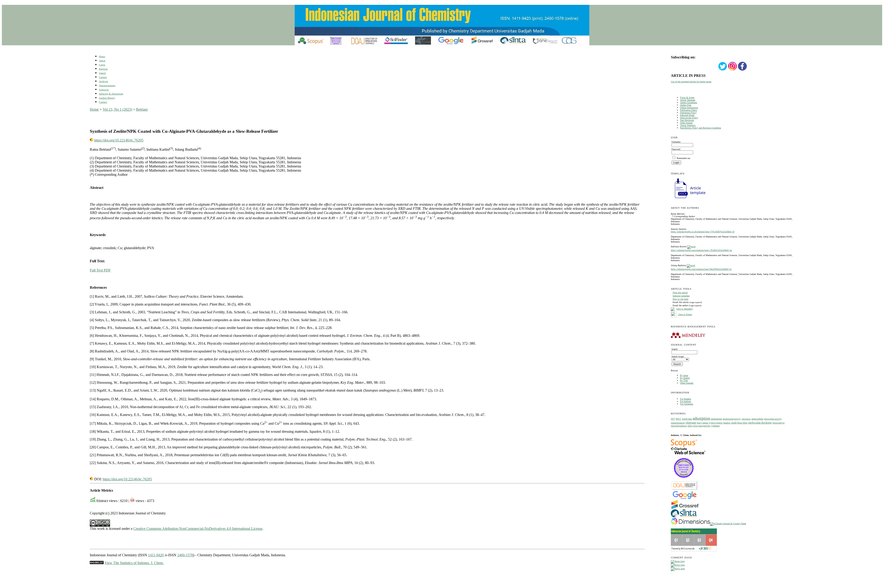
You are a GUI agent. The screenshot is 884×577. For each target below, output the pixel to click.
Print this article (680, 292)
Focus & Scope (687, 97)
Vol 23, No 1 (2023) (117, 109)
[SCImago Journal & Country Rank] (728, 523)
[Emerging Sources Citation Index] (684, 480)
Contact (103, 102)
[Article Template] (688, 198)
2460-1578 (185, 555)
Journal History (107, 98)
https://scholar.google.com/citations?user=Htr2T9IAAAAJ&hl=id (701, 269)
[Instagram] (732, 70)
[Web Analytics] (97, 563)
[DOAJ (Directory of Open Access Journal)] (685, 489)
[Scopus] (684, 446)
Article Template (687, 100)
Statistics (104, 89)
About (102, 60)
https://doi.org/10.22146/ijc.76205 (118, 140)
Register (103, 69)
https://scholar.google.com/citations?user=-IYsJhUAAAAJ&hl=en (701, 250)
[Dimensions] (690, 523)
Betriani (142, 109)
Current (103, 77)
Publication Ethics (688, 110)
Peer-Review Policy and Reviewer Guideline (700, 128)
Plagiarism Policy (688, 112)
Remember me (683, 158)
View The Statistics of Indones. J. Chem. (134, 563)
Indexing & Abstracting (111, 93)
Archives (103, 81)
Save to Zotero (685, 314)
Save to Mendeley (684, 309)
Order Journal (686, 122)
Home (102, 56)
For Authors (685, 401)
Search (102, 73)
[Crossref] (685, 508)
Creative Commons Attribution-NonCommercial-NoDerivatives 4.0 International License (197, 529)
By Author (685, 378)
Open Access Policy (689, 117)
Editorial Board (687, 115)
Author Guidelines (688, 102)
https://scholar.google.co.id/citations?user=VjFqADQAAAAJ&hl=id (702, 231)
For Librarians (686, 404)
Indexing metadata (681, 295)
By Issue (684, 375)
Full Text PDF (100, 270)
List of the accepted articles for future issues (691, 81)
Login (102, 64)
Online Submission (689, 107)
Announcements (107, 85)
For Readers (685, 399)
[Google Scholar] (685, 498)
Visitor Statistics (687, 125)
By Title (684, 380)
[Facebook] (742, 70)
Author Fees (685, 105)
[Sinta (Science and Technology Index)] (684, 517)
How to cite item (680, 299)
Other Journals (686, 383)
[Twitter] (722, 70)
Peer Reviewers (687, 120)
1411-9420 (156, 555)
